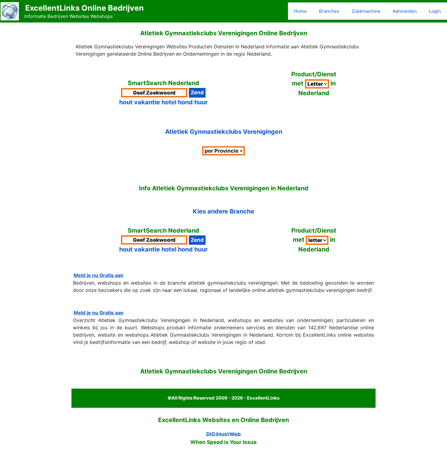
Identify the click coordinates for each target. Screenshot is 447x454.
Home (300, 11)
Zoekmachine (366, 11)
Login (435, 11)
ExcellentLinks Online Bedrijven (84, 7)
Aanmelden (405, 11)
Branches (329, 11)
